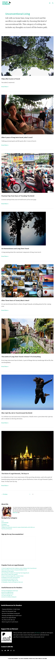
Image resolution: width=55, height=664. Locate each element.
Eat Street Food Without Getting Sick (8, 597)
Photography (4, 524)
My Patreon (37, 632)
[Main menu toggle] (49, 3)
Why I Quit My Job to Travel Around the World (16, 413)
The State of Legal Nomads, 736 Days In (15, 473)
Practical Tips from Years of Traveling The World (17, 196)
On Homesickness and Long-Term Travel (15, 248)
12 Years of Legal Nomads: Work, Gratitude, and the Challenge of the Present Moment (18, 568)
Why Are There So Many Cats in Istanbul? (9, 574)
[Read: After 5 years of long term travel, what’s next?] (27, 114)
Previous (4, 494)
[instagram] (14, 650)
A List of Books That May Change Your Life (9, 580)
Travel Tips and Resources (6, 528)
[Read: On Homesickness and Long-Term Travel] (23, 228)
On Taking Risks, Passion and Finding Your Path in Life (12, 582)
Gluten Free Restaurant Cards (7, 593)
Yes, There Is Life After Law (6, 595)
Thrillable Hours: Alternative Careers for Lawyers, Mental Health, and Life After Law (18, 527)
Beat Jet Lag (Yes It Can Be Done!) (10, 622)
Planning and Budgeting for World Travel (9, 590)
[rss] (2, 650)
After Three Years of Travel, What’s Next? (15, 300)
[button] (53, 3)
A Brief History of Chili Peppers (7, 571)
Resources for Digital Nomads (7, 592)
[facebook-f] (11, 650)
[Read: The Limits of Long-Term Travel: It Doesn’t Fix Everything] (27, 336)
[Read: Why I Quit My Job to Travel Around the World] (27, 392)
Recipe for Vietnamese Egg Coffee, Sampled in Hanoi (12, 576)
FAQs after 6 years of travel (10, 79)
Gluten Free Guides (5, 525)
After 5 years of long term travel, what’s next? (17, 137)
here (46, 658)
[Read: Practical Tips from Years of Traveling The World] (27, 173)
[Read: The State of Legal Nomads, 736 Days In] (27, 450)
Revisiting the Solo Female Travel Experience (10, 577)
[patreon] (8, 650)
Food (2, 521)
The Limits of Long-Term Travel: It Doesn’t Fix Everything (21, 357)
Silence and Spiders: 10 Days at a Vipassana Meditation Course (14, 569)
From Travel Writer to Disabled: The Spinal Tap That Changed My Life (15, 573)
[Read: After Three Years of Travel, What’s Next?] (27, 281)
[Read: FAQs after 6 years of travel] (27, 56)
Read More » (5, 87)
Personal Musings (4, 522)
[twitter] (5, 650)
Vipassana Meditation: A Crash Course (11, 609)
